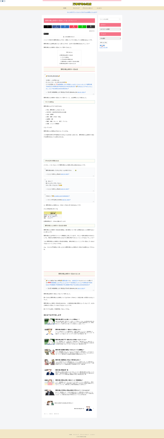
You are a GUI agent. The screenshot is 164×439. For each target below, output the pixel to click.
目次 (67, 52)
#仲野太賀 (55, 86)
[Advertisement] (69, 149)
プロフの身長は (65, 57)
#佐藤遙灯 (53, 284)
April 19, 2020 (64, 174)
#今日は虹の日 (71, 86)
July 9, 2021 (81, 288)
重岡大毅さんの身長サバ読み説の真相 (70, 61)
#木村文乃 (49, 86)
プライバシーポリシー (84, 434)
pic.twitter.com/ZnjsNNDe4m (81, 284)
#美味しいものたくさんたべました (76, 84)
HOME (70, 434)
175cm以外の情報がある (67, 59)
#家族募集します (62, 84)
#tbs (72, 284)
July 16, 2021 (81, 92)
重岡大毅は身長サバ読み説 (66, 55)
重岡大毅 (46, 33)
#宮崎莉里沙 (60, 284)
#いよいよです (64, 282)
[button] (91, 26)
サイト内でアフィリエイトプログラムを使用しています (81, 12)
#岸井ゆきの (63, 86)
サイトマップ (76, 434)
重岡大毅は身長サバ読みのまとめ (68, 63)
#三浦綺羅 (66, 284)
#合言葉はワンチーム (76, 282)
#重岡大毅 (64, 280)
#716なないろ (81, 86)
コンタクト (92, 434)
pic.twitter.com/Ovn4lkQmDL (60, 88)
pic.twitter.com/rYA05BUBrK (61, 196)
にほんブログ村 (103, 47)
